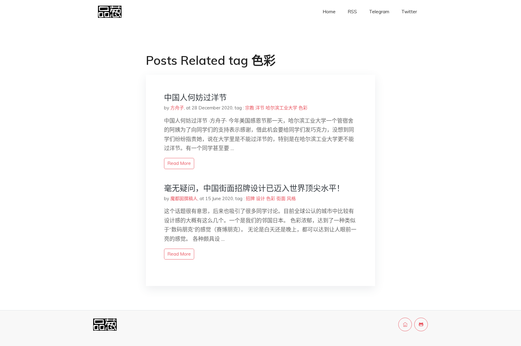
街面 (281, 198)
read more (179, 163)
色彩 (303, 108)
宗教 (249, 108)
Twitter (409, 11)
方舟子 (177, 108)
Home (329, 11)
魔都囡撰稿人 (183, 198)
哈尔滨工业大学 (281, 108)
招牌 (250, 198)
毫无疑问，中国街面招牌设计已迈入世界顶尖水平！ (254, 188)
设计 (260, 198)
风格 (291, 198)
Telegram (379, 11)
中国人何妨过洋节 (195, 97)
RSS (352, 11)
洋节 (259, 108)
